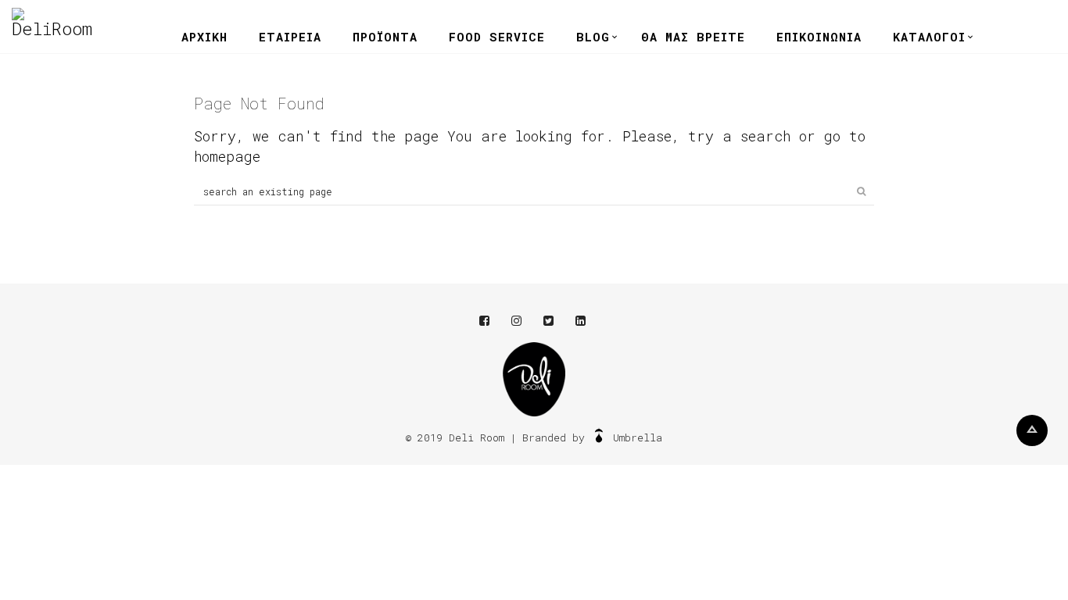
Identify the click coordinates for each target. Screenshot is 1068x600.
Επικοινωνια (819, 37)
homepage (227, 156)
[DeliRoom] (52, 22)
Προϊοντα (385, 37)
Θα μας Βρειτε (693, 37)
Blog (593, 37)
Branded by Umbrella (592, 437)
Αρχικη (204, 37)
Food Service (497, 37)
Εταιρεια (290, 37)
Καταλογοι (929, 37)
